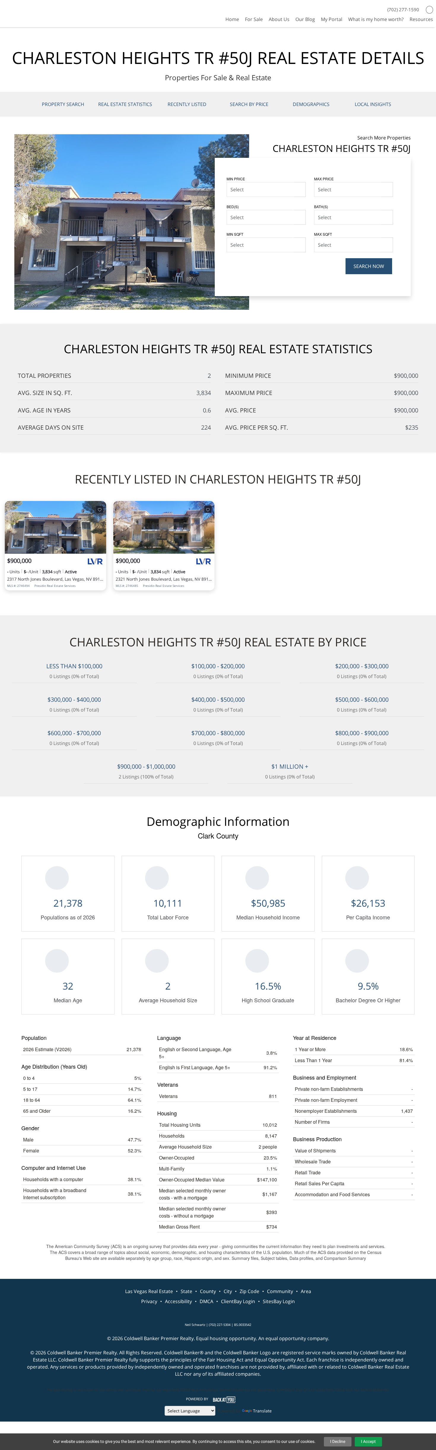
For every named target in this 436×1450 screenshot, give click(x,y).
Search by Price (249, 104)
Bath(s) (321, 206)
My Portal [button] (331, 19)
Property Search (63, 104)
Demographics (311, 104)
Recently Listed (187, 104)
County (208, 1291)
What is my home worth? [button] (376, 19)
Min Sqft (235, 234)
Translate (262, 1411)
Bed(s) (233, 206)
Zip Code (249, 1291)
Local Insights (373, 104)
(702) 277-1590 (403, 9)
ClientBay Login (238, 1301)
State (186, 1291)
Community (280, 1291)
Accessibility (178, 1301)
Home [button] (232, 19)
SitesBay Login (279, 1301)
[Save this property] (99, 509)
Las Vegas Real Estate (149, 1291)
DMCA (206, 1301)
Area (306, 1291)
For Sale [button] (254, 19)
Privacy (149, 1301)
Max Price (324, 178)
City (228, 1291)
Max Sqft (323, 234)
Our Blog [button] (305, 19)
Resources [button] (421, 19)
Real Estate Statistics (125, 104)
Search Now (369, 266)
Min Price (236, 178)
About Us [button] (279, 19)
